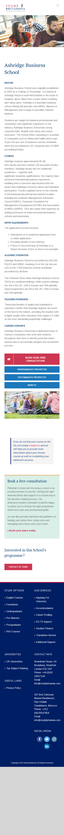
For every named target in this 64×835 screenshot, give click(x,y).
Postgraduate (13, 625)
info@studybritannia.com (47, 683)
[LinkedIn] (47, 746)
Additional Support (46, 642)
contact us (34, 445)
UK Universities (14, 661)
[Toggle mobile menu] (58, 5)
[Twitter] (47, 739)
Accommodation (44, 608)
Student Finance (44, 628)
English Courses (14, 597)
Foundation (12, 604)
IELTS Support (44, 621)
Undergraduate (14, 611)
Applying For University (42, 599)
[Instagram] (54, 739)
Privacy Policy (13, 688)
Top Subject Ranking (17, 668)
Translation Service (46, 635)
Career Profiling (44, 615)
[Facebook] (39, 739)
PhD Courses (13, 631)
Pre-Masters (12, 618)
